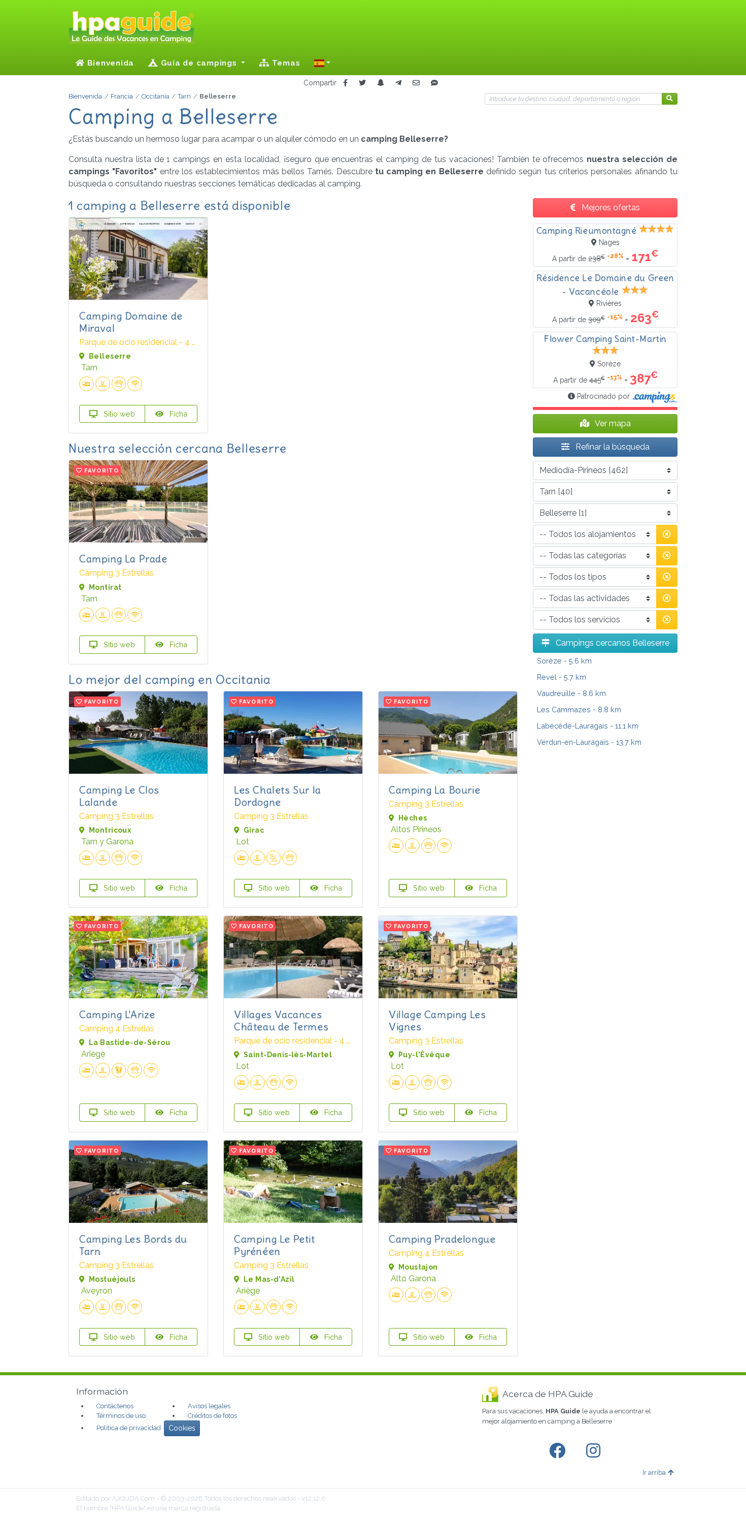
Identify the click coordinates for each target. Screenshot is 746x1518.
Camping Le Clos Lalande (119, 795)
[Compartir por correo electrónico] (416, 83)
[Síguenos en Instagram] (595, 1451)
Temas (284, 63)
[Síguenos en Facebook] (559, 1451)
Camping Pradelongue (442, 1238)
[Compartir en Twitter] (362, 83)
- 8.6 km (571, 693)
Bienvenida (109, 63)
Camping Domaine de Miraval (131, 321)
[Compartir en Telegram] (398, 83)
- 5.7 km (561, 677)
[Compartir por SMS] (434, 83)
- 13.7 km (589, 742)
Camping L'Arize (117, 1014)
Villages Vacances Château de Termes (281, 1020)
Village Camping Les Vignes (437, 1020)
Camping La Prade (123, 558)
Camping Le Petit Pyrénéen (274, 1244)
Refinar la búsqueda (611, 447)
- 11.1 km (587, 725)
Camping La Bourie (434, 789)
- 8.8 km (579, 709)
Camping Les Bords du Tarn (133, 1244)
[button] (322, 63)
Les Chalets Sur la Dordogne (277, 795)
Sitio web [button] (118, 413)
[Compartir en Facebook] (345, 83)
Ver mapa (612, 423)
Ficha (177, 413)
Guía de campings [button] (199, 63)
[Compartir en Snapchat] (380, 83)
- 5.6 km (564, 660)
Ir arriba (654, 1472)
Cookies (181, 1428)
